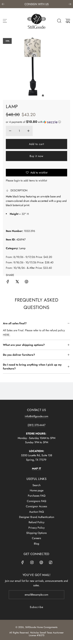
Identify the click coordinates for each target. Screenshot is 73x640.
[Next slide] (70, 4)
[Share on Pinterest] (26, 282)
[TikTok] (50, 562)
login (17, 180)
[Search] (59, 20)
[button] (33, 122)
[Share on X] (17, 282)
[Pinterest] (41, 562)
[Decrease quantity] (10, 131)
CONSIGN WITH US (37, 4)
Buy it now (36, 156)
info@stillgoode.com (36, 416)
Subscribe (36, 607)
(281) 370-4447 (36, 425)
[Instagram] (32, 562)
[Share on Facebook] (8, 282)
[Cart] (67, 20)
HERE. (6, 335)
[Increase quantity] (28, 131)
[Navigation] (5, 21)
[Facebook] (22, 562)
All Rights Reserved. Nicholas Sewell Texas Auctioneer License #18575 (36, 634)
